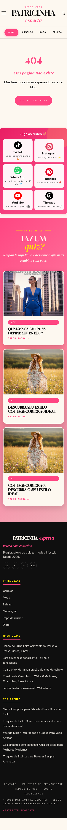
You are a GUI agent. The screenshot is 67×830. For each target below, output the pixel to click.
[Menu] (3, 13)
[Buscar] (63, 13)
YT (15, 565)
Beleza (57, 32)
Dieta (6, 624)
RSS (33, 565)
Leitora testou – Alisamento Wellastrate (27, 688)
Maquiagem (10, 611)
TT (24, 565)
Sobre (48, 789)
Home (11, 32)
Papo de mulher (13, 618)
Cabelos (27, 32)
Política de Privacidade (42, 784)
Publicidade (33, 793)
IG (6, 565)
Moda (43, 32)
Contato (10, 784)
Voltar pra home (33, 100)
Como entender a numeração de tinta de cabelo (33, 669)
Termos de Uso (26, 789)
